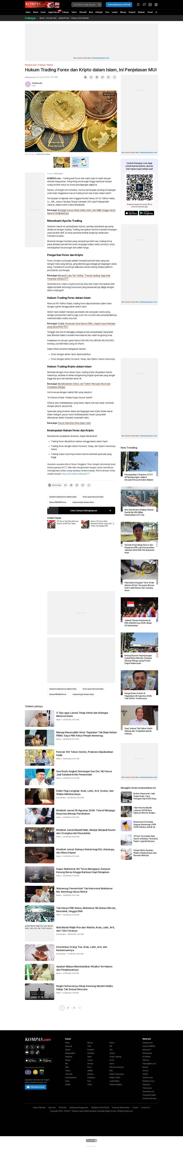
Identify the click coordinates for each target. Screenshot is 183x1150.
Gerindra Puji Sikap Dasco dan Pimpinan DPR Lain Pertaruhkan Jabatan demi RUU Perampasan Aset (139, 549)
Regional (68, 1057)
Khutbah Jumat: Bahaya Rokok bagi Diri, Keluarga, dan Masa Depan (85, 851)
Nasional (68, 1046)
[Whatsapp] (32, 1052)
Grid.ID (145, 1074)
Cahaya (65, 12)
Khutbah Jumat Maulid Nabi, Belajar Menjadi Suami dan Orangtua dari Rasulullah (85, 831)
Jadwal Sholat (63, 18)
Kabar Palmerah (39, 1107)
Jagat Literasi (54, 12)
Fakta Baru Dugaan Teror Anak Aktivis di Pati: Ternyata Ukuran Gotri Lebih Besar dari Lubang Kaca (139, 586)
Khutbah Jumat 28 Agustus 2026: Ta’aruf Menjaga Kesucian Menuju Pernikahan (85, 812)
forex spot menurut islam (93, 497)
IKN (66, 1063)
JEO (111, 1050)
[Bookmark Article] (114, 77)
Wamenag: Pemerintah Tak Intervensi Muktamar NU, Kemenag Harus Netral (84, 890)
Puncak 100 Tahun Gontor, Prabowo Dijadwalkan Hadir (84, 753)
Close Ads (90, 1140)
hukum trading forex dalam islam (62, 497)
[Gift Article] (96, 77)
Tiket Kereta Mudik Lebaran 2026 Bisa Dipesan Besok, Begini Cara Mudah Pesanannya (145, 810)
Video (89, 1084)
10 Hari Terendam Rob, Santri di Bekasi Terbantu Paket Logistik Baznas (145, 839)
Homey (90, 1063)
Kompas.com (31, 65)
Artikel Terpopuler (116, 1074)
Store (111, 1063)
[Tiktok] (37, 1052)
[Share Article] (102, 77)
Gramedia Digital (149, 1095)
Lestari (115, 13)
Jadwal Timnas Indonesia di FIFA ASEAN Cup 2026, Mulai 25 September (138, 623)
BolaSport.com (148, 1081)
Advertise (62, 1107)
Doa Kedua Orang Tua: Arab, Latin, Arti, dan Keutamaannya (81, 948)
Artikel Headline (115, 1084)
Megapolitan (70, 1053)
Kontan (145, 1067)
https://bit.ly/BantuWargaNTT (75, 474)
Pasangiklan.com (149, 1063)
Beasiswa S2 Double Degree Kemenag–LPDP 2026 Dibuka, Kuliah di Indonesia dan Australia (144, 824)
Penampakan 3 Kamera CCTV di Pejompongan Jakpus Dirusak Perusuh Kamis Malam (138, 477)
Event (43, 12)
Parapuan (91, 1077)
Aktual (41, 18)
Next (79, 1007)
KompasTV (147, 1050)
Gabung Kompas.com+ (100, 58)
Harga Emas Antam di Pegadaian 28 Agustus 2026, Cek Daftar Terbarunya (138, 696)
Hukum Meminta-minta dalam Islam (74, 423)
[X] (32, 1047)
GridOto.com (148, 1077)
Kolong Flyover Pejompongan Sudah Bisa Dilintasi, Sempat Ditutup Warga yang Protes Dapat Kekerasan (138, 659)
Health (67, 1084)
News (28, 12)
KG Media (146, 1057)
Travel (150, 12)
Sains (67, 1081)
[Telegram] (37, 1047)
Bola (91, 12)
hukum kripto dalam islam (83, 502)
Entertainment (70, 1077)
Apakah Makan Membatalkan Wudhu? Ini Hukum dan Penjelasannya (84, 968)
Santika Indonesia (149, 1098)
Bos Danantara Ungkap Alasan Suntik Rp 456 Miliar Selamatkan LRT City (139, 512)
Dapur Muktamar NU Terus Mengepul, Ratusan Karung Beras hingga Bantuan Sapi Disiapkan (83, 870)
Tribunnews (147, 1088)
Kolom (35, 12)
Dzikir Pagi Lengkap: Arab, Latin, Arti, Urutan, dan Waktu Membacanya (85, 792)
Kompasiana (147, 1053)
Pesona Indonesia (116, 1067)
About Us (52, 1107)
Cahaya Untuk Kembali (80, 18)
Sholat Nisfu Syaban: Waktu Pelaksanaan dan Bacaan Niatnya (145, 853)
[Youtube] (27, 1052)
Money (123, 12)
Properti (132, 12)
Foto (89, 1081)
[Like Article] (91, 77)
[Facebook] (27, 1047)
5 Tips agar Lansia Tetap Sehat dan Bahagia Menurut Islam (82, 714)
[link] (150, 5)
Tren (107, 12)
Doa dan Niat (51, 18)
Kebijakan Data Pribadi (100, 1107)
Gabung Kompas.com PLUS (119, 4)
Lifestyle (98, 12)
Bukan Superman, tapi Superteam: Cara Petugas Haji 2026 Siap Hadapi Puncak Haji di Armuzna (144, 796)
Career (135, 1107)
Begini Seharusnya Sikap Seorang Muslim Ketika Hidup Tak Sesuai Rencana (84, 988)
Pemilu (67, 1060)
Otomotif (83, 12)
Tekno (74, 12)
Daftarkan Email (37, 1087)
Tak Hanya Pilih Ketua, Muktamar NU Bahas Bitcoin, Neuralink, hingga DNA (86, 910)
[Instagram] (43, 1047)
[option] (64, 524)
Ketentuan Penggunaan (78, 1107)
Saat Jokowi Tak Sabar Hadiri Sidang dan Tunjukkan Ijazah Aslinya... (138, 731)
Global (67, 1050)
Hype (89, 1057)
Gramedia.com (148, 1091)
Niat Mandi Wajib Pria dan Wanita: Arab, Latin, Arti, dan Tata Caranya (85, 929)
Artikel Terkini (114, 1077)
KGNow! (146, 1060)
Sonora (145, 1070)
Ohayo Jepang (115, 1057)
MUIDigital (58, 174)
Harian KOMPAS (149, 1046)
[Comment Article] (108, 77)
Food (89, 1067)
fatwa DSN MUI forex (57, 502)
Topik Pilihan (114, 1081)
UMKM (90, 1070)
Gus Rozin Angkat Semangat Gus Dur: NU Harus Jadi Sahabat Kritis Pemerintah (84, 773)
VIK (110, 1046)
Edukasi (141, 12)
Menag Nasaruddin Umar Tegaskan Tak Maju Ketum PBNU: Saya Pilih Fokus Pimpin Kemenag (86, 734)
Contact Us (145, 1107)
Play (111, 1070)
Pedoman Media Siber (121, 1107)
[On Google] (85, 77)
